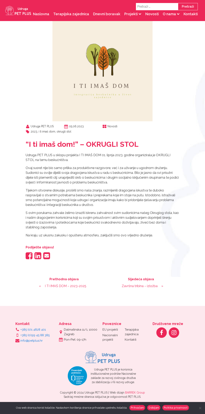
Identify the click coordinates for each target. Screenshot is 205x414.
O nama (169, 14)
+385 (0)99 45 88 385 (35, 335)
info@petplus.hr (31, 340)
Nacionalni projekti (110, 337)
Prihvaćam (137, 407)
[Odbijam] (200, 408)
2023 (34, 131)
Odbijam (154, 407)
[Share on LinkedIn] (37, 255)
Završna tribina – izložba (140, 286)
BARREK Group (135, 392)
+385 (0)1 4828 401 (33, 329)
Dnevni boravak (106, 14)
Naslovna (41, 14)
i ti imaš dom (47, 131)
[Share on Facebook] (29, 255)
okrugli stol (64, 131)
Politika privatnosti (176, 407)
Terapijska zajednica (71, 14)
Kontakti (191, 14)
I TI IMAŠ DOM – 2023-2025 (65, 286)
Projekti (131, 14)
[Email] (46, 255)
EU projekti (110, 329)
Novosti (152, 14)
